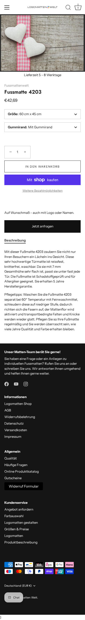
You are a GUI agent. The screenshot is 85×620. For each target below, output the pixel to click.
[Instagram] (26, 384)
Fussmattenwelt (16, 85)
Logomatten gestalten (21, 522)
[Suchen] (68, 8)
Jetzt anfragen (42, 226)
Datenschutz (14, 423)
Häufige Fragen (15, 465)
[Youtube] (16, 384)
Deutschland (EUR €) (18, 585)
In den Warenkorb (42, 166)
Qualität (10, 458)
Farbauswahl (14, 516)
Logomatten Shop (18, 404)
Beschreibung (15, 240)
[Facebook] (6, 384)
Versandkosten (15, 430)
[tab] (17, 240)
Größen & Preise (16, 529)
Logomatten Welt (26, 597)
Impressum (12, 436)
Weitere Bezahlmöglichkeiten (42, 190)
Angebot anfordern (18, 509)
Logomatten (13, 536)
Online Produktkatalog (21, 471)
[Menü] (7, 7)
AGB (7, 410)
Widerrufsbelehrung (19, 417)
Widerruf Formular (24, 486)
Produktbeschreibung (20, 542)
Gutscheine (13, 478)
